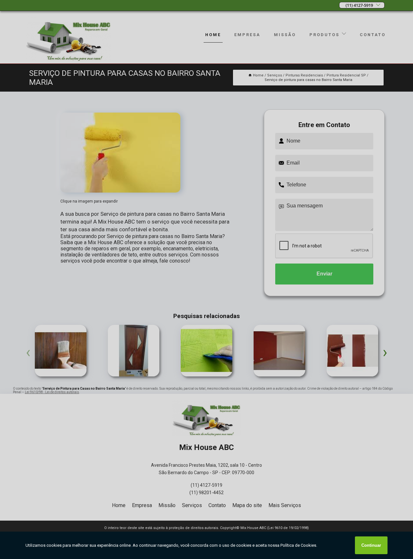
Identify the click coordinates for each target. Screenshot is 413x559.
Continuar (371, 545)
